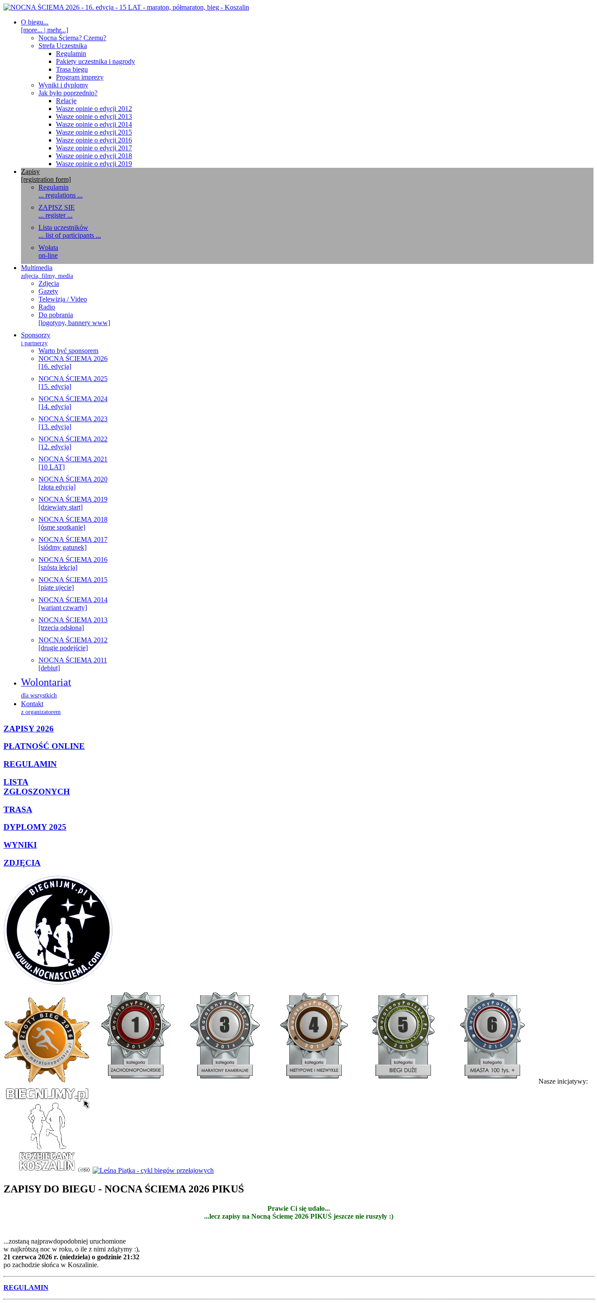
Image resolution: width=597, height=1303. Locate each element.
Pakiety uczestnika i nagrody (95, 61)
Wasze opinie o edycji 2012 (94, 108)
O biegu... (44, 26)
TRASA (17, 809)
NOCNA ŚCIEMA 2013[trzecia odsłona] (73, 623)
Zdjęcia (48, 283)
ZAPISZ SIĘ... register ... (56, 211)
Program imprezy (80, 77)
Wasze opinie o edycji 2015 (94, 132)
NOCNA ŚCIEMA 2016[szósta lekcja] (73, 563)
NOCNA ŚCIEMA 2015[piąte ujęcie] (73, 583)
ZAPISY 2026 (28, 728)
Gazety (48, 291)
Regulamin (71, 53)
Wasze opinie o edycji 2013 (94, 116)
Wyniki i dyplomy (63, 85)
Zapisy (46, 175)
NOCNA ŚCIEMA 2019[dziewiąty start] (73, 503)
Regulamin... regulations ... (60, 191)
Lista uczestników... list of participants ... (69, 231)
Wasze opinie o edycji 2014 (94, 124)
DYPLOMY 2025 (34, 827)
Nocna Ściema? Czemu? (72, 38)
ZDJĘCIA (22, 862)
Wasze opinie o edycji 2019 (94, 163)
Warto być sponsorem (68, 350)
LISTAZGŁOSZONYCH (36, 786)
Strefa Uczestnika (62, 45)
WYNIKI (20, 844)
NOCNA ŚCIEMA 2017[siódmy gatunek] (73, 543)
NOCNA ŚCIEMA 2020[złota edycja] (73, 483)
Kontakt (41, 707)
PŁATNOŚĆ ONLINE (44, 746)
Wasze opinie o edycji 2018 (94, 155)
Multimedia (47, 271)
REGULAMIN (30, 764)
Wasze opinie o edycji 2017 (94, 148)
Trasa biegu (72, 69)
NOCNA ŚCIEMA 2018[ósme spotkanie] (73, 523)
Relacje (66, 100)
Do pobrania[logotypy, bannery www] (74, 318)
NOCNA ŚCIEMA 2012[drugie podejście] (73, 644)
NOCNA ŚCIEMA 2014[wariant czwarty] (73, 603)
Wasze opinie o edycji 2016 (94, 140)
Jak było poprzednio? (67, 93)
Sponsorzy (35, 339)
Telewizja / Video (62, 299)
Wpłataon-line (48, 251)
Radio (46, 307)
